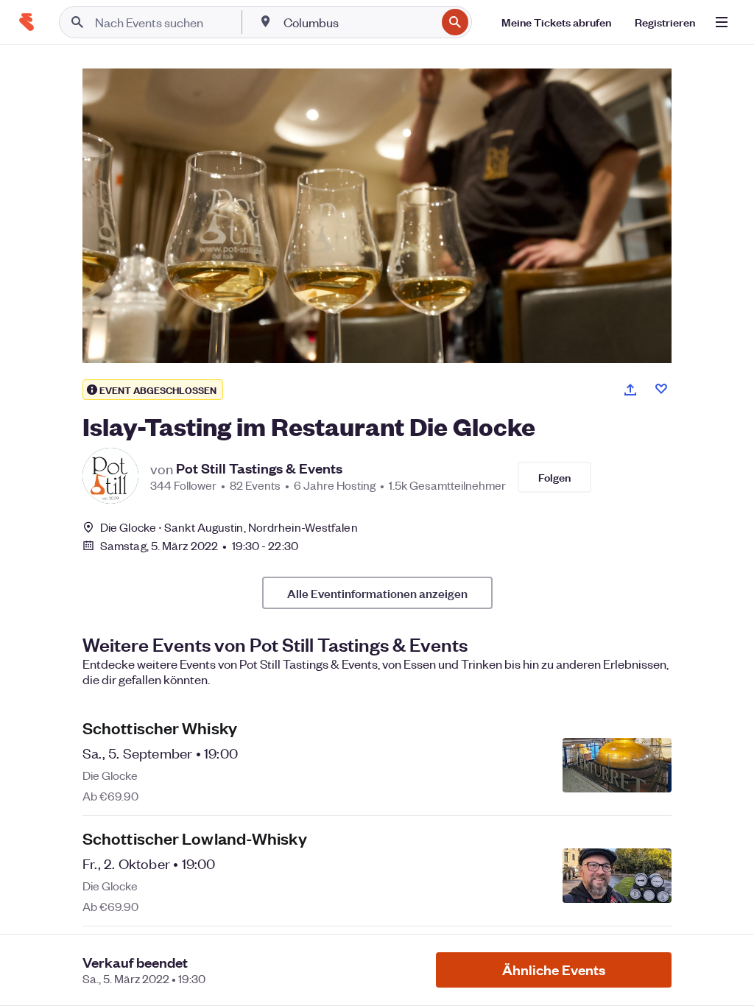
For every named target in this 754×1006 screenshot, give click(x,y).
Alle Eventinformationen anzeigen (377, 593)
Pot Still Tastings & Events (259, 468)
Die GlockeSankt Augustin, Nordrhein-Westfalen (229, 527)
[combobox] (358, 22)
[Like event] (661, 389)
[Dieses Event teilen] (630, 389)
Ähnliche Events (553, 969)
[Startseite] (26, 22)
